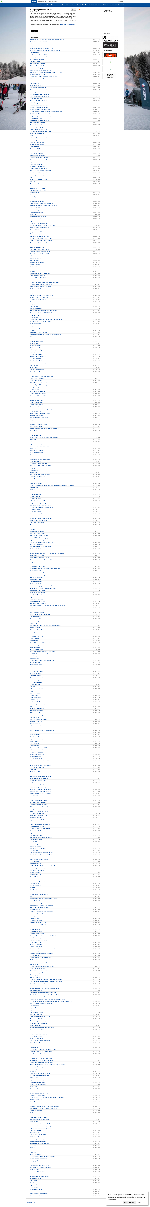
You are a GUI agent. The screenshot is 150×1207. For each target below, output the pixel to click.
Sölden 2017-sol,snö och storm (37, 555)
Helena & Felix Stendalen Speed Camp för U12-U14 (41, 815)
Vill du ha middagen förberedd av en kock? (39, 1075)
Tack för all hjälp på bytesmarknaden (38, 940)
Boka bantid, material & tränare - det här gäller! (40, 546)
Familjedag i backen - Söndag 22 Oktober (39, 96)
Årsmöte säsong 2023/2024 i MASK (38, 63)
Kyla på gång (33, 199)
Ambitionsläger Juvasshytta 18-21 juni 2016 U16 (41, 837)
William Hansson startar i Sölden (37, 78)
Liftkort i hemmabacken (35, 861)
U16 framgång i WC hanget (36, 839)
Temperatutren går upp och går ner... (38, 1134)
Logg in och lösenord (35, 693)
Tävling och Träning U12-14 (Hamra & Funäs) (40, 251)
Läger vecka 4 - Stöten (35, 509)
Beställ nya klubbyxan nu (35, 723)
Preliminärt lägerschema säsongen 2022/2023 (40, 131)
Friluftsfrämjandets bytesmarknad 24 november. (41, 286)
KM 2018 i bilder (33, 472)
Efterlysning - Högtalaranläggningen (38, 356)
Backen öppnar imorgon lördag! (37, 247)
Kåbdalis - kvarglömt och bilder (37, 913)
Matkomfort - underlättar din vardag (38, 634)
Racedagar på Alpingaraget (36, 164)
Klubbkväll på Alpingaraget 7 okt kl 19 (38, 968)
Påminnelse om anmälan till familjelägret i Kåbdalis (41, 962)
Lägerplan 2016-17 (34, 769)
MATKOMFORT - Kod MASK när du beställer (40, 828)
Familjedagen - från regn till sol (37, 562)
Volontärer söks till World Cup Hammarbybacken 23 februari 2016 (45, 898)
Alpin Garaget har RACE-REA (36, 835)
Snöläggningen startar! (35, 1147)
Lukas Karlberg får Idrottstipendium (38, 1053)
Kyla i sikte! (32, 686)
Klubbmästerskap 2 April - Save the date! (39, 137)
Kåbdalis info (33, 927)
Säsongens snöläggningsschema (37, 933)
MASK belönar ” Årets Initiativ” (37, 577)
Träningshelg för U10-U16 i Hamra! (38, 393)
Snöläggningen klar (34, 343)
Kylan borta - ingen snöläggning (37, 903)
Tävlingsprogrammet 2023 (36, 118)
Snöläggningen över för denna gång (38, 1141)
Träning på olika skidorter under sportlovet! (39, 478)
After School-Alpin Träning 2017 (37, 671)
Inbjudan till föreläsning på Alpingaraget (39, 107)
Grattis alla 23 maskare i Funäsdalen (38, 1115)
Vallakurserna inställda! (35, 207)
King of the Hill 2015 (34, 1163)
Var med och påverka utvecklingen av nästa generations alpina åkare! (45, 334)
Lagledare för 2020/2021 (35, 221)
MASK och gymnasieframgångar (37, 175)
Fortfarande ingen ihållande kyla (37, 1139)
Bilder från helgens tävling (36, 618)
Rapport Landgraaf (34, 736)
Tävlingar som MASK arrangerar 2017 (38, 747)
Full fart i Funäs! (33, 256)
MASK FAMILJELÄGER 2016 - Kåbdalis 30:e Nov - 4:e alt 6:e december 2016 (47, 728)
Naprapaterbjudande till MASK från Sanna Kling (40, 791)
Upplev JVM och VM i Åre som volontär (39, 811)
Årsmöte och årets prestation (36, 1012)
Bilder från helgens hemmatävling (37, 868)
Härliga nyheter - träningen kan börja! (38, 503)
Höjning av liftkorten (34, 918)
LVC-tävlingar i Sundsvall (35, 258)
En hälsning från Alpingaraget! (37, 210)
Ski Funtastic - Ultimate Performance (38, 802)
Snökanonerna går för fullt (36, 492)
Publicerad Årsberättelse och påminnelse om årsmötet (42, 1027)
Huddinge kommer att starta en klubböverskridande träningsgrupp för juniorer (47, 999)
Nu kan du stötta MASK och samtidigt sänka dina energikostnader (45, 568)
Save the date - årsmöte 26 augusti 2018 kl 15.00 (41, 463)
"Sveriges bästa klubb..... (35, 701)
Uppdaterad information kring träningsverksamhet (41, 203)
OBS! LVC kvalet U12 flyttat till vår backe (39, 859)
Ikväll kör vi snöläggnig (35, 194)
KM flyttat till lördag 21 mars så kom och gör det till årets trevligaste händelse (47, 1064)
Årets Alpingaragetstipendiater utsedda (39, 975)
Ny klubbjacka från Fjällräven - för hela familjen (40, 1167)
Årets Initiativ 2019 (34, 306)
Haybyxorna (32, 691)
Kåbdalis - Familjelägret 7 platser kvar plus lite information (43, 948)
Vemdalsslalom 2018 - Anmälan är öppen (39, 557)
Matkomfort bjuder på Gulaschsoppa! (38, 1069)
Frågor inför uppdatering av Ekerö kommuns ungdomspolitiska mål (45, 50)
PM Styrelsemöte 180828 (35, 435)
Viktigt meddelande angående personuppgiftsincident (42, 48)
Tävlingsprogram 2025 (35, 52)
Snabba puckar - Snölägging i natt (37, 1112)
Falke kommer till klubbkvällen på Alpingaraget (40, 750)
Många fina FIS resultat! (35, 872)
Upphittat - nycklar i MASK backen (37, 833)
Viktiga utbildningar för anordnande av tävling (40, 116)
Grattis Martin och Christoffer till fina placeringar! (41, 1126)
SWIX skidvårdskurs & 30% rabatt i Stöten (39, 535)
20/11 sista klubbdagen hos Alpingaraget (39, 1176)
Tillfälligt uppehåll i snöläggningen (38, 190)
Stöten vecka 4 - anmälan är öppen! (38, 516)
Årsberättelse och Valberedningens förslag (40, 120)
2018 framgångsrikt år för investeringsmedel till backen (42, 384)
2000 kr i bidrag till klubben (36, 1036)
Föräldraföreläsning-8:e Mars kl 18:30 (38, 645)
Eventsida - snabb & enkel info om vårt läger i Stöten (42, 542)
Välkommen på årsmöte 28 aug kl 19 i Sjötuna (40, 763)
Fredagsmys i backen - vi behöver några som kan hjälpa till (43, 935)
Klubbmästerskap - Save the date (37, 65)
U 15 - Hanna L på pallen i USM (37, 813)
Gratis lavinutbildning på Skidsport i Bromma (40, 81)
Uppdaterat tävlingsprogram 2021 (37, 188)
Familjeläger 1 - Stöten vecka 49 (37, 544)
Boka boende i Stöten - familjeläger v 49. (39, 417)
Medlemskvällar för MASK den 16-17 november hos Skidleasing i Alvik (46, 111)
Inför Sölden (33, 782)
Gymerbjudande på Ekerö (35, 151)
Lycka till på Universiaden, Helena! (37, 1095)
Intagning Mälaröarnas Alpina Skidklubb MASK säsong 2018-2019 (45, 428)
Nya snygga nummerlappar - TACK (37, 632)
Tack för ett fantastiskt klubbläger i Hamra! (39, 1165)
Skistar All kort (33, 430)
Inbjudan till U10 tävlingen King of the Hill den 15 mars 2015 (43, 1080)
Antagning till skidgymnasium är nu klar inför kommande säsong (44, 315)
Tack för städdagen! (34, 955)
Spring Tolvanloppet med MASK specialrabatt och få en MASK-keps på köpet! (47, 605)
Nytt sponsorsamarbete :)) (36, 1110)
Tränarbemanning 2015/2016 (36, 1018)
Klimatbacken (33, 214)
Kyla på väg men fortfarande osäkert (38, 371)
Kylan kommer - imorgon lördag (37, 513)
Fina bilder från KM (34, 1047)
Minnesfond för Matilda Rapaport (37, 594)
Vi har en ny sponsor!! (35, 1091)
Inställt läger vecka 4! (34, 365)
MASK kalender (52, 1)
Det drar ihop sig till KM (35, 616)
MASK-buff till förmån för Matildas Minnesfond (40, 505)
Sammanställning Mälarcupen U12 (37, 844)
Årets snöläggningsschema (36, 710)
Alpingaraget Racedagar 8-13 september (39, 46)
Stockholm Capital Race (35, 140)
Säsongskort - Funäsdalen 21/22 (37, 166)
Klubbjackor (33, 336)
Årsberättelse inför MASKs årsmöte (38, 590)
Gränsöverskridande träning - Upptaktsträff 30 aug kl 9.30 (43, 992)
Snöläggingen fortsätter (35, 347)
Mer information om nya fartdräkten (38, 1056)
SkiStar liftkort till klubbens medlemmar (39, 983)
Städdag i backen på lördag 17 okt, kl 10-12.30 (40, 957)
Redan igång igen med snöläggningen (38, 677)
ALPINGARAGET (33, 448)
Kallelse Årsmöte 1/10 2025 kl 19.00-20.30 (39, 43)
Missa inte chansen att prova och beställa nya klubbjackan (43, 1156)
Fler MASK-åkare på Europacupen (37, 275)
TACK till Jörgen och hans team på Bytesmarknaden (41, 712)
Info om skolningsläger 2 (35, 909)
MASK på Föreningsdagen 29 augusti (38, 168)
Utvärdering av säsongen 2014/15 (37, 1032)
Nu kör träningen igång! (35, 673)
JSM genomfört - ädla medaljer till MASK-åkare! (40, 325)
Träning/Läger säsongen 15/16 (37, 1029)
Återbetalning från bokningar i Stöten (38, 395)
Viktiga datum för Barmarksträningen (38, 1023)
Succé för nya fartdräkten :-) (36, 1038)
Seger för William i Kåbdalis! (36, 404)
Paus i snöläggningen (35, 883)
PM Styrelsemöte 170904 (35, 583)
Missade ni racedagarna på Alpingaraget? (39, 157)
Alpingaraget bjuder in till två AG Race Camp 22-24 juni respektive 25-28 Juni (47, 39)
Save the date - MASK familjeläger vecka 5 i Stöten (41, 295)
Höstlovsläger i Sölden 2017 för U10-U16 (39, 603)
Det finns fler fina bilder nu (36, 1042)
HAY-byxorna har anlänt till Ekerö (37, 688)
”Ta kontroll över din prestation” (37, 636)
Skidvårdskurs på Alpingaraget (37, 59)
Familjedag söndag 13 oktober (37, 304)
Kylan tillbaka (33, 181)
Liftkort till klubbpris (34, 146)
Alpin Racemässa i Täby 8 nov (36, 1195)
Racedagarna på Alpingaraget (37, 85)
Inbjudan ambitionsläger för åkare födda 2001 (40, 819)
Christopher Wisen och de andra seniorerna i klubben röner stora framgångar (47, 1097)
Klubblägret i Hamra (34, 1169)
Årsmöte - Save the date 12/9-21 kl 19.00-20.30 (40, 170)
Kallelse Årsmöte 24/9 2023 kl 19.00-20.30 (39, 94)
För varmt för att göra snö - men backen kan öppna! (41, 507)
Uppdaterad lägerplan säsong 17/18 (38, 540)
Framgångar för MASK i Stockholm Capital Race (41, 468)
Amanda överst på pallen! (36, 664)
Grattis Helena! (33, 1180)
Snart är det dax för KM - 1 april (37, 629)
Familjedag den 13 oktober (36, 426)
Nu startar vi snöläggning (35, 358)
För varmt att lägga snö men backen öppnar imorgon (42, 376)
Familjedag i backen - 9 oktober (37, 124)
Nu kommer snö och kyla (35, 498)
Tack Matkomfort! (34, 959)
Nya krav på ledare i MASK (36, 433)
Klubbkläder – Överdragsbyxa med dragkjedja (40, 789)
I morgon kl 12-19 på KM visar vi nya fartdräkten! (41, 1051)
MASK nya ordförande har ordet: (37, 218)
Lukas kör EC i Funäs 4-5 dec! (36, 400)
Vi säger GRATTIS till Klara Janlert (37, 476)
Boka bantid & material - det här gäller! (38, 382)
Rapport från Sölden (34, 717)
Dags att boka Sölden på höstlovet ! (38, 1007)
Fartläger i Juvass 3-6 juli (35, 771)
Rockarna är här (33, 623)
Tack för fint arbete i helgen (36, 946)
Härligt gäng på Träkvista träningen (38, 1171)
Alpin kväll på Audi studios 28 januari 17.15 (39, 253)
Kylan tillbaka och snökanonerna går (38, 186)
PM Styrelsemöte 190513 (35, 317)
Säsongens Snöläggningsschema (37, 201)
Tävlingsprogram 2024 (35, 92)
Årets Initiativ (33, 439)
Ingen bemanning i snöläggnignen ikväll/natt (40, 1123)
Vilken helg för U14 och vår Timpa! (37, 870)
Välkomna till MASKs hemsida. (37, 1104)
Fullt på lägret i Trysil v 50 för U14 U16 (38, 916)
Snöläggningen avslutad (35, 874)
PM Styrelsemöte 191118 (35, 266)
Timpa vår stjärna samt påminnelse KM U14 (39, 800)
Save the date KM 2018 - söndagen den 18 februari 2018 (42, 575)
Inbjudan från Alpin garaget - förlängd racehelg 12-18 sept (43, 225)
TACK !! (31, 732)
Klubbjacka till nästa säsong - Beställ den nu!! (40, 614)
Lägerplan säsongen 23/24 (36, 98)
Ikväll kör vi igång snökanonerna (37, 369)
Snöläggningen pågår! (35, 192)
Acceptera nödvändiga (129, 1202)
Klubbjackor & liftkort (35, 339)
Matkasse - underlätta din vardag (37, 754)
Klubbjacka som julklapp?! (36, 380)
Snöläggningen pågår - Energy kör (37, 489)
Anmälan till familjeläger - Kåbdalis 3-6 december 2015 (42, 973)
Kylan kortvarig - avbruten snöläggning (38, 704)
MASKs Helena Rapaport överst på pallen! (39, 881)
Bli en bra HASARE (34, 876)
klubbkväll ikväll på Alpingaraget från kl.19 (39, 1193)
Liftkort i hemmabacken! (35, 374)
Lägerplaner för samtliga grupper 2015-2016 (40, 1016)
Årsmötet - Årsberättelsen (36, 308)
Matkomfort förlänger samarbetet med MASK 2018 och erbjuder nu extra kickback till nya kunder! (52, 485)
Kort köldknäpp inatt (34, 656)
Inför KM (32, 135)
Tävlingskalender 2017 (35, 745)
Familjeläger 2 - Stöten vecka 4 (37, 522)
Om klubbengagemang (35, 264)
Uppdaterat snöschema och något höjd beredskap (41, 911)
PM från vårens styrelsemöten (36, 452)
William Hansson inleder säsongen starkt (39, 89)
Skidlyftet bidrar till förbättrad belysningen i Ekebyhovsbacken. (44, 437)
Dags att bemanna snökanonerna (37, 378)
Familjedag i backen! (34, 293)
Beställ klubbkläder (34, 658)
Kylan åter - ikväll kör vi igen (36, 892)
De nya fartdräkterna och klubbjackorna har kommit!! (42, 966)
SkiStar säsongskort (34, 229)
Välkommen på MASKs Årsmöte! (37, 592)
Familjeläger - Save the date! (36, 153)
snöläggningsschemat (35, 1160)
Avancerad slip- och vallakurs (36, 212)
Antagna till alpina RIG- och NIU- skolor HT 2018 (40, 465)
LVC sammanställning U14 (36, 846)
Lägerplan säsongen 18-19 (36, 461)
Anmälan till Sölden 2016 (35, 774)
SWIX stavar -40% (34, 1077)
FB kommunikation (34, 1187)
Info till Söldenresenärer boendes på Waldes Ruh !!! (41, 953)
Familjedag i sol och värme (41, 10)
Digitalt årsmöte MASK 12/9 (36, 162)
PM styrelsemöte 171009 (35, 570)
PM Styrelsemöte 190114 (35, 345)
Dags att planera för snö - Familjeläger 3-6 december (42, 1010)
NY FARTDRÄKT (33, 1071)
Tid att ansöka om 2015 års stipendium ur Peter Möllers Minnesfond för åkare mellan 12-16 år (51, 1001)
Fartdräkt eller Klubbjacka (36, 931)
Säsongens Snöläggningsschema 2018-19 (39, 387)
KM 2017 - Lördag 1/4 (35, 741)
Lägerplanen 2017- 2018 (35, 597)
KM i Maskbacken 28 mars (36, 1099)
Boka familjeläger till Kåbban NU (37, 725)
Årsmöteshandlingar (34, 83)
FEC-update (32, 269)
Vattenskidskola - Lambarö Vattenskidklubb (40, 459)
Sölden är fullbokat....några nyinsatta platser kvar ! (41, 1003)
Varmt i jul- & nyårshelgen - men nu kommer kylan (41, 518)
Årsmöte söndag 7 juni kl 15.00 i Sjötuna (39, 1021)
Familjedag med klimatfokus (36, 231)
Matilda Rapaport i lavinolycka (37, 767)
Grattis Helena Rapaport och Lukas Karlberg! (40, 1040)
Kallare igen (32, 666)
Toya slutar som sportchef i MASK (37, 1150)
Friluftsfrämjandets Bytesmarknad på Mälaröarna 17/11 (42, 57)
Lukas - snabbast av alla (35, 1130)
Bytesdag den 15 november (36, 944)
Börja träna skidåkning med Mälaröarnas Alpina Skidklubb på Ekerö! (45, 625)
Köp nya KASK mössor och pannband (38, 739)
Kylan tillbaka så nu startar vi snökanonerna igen (41, 879)
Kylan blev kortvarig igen (35, 889)
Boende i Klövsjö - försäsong (36, 415)
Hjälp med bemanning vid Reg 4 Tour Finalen (40, 474)
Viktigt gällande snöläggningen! (37, 900)
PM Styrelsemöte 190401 (35, 323)
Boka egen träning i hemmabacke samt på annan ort (42, 806)
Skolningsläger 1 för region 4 (36, 756)
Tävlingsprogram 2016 (35, 1005)
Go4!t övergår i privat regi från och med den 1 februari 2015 (43, 1108)
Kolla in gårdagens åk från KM (37, 612)
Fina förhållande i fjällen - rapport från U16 (39, 249)
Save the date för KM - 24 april (37, 830)
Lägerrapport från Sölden (35, 942)
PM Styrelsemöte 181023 (35, 411)
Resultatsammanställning (35, 863)
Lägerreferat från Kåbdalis (36, 920)
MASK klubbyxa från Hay (35, 697)
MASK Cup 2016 (33, 841)
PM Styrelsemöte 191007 (35, 288)
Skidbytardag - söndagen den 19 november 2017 (41, 559)
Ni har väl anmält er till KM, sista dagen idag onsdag (41, 1060)
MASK (34, 1)
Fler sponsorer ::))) (34, 1088)
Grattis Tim (32, 481)
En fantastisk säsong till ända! (37, 133)
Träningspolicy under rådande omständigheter (40, 242)
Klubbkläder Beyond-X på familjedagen (39, 223)
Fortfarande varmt (34, 524)
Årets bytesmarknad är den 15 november (39, 970)
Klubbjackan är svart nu (35, 1154)
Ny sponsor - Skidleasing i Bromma (38, 299)
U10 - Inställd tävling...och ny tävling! (38, 500)
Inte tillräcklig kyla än (34, 197)
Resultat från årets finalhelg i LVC (37, 817)
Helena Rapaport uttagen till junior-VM (38, 1082)
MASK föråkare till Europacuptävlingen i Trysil (40, 938)
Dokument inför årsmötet (35, 61)
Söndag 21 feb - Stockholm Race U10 (38, 848)
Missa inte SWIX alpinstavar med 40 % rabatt (40, 1073)
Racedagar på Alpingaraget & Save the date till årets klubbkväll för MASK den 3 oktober (50, 586)
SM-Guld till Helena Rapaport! (36, 1045)
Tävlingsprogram (34, 301)
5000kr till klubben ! (34, 964)
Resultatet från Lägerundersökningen (38, 787)
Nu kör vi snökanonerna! (35, 511)
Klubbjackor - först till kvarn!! (36, 341)
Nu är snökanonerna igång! (36, 682)
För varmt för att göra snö (36, 183)
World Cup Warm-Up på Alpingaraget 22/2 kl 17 (40, 854)
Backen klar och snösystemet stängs (38, 179)
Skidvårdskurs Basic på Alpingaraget (38, 41)
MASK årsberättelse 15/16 (36, 758)
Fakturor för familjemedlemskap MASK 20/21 (40, 227)
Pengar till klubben (34, 695)
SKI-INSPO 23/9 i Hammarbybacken (38, 87)
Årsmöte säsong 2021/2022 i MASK (38, 122)
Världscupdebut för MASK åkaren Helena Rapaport (41, 924)
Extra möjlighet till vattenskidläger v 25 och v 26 (40, 776)
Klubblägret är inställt (35, 398)
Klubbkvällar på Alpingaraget (36, 752)
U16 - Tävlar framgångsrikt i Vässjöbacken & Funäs (41, 852)
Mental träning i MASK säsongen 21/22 (39, 172)
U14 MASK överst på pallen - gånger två (39, 1093)
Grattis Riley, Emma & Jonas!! (36, 1182)
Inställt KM (32, 177)
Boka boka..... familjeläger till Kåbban (38, 719)
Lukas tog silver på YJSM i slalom (37, 826)
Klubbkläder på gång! (35, 103)
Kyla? (31, 896)
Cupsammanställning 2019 (36, 328)
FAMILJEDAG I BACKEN (35, 579)
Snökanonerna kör (34, 1121)
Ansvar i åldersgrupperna (35, 280)
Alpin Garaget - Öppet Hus (36, 990)
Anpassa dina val (112, 1202)
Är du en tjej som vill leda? (36, 1014)
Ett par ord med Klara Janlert (36, 402)
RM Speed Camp (34, 470)
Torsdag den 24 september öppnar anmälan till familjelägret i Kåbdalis (46, 979)
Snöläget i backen (34, 487)
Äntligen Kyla (33, 1152)
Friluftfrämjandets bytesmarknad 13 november (40, 113)
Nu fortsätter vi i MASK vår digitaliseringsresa (40, 109)
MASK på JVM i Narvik (35, 245)
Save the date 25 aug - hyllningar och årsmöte (40, 321)
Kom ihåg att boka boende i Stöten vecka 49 (40, 413)
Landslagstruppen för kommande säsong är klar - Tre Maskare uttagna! (46, 319)
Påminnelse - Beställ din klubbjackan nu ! (39, 610)
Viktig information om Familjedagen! (38, 216)
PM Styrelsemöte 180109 (35, 494)
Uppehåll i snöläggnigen (35, 675)
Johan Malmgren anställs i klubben (38, 785)
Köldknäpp (32, 529)
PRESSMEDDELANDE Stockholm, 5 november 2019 (41, 284)
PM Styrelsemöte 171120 (35, 548)
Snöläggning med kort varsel (36, 1136)
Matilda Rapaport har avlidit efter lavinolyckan (40, 765)
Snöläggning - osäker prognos (37, 708)
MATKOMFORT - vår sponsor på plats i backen (40, 653)
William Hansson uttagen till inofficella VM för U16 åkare (42, 651)
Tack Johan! (32, 454)
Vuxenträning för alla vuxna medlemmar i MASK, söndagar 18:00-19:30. (46, 72)
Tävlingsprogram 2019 (35, 406)
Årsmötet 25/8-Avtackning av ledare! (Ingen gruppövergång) (43, 310)
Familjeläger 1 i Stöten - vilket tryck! (38, 533)
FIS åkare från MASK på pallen (37, 144)
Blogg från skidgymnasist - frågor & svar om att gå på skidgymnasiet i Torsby (47, 553)
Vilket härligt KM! (34, 795)
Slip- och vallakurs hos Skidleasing (38, 74)
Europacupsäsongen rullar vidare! (37, 391)
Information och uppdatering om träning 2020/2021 (41, 238)
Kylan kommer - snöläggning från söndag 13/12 (41, 907)
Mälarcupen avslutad (34, 850)
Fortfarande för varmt (35, 496)
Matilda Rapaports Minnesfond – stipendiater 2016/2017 (43, 588)
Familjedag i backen (34, 743)
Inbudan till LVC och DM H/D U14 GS (38, 1084)
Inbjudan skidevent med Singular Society (39, 105)
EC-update (32, 271)
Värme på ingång (34, 367)
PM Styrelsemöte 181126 (35, 389)
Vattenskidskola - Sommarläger (37, 599)
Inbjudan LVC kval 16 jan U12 (36, 885)
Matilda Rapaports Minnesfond (37, 441)
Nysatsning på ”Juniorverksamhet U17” (39, 129)
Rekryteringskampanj (35, 627)
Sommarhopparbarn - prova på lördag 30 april (40, 793)
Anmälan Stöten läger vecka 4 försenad (39, 520)
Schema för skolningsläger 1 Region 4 (38, 922)
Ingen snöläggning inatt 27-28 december (39, 894)
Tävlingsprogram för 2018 (36, 581)
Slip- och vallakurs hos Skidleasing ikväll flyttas (40, 70)
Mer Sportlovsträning (35, 638)
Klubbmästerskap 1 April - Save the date (39, 100)
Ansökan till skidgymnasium (36, 951)
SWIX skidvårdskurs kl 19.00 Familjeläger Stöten (41, 538)
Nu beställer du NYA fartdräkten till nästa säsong (41, 1058)
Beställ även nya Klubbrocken (36, 721)
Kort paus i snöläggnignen (36, 680)
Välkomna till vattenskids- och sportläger (39, 778)
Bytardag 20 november (35, 734)
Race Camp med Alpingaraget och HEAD (39, 68)
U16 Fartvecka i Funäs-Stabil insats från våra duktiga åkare (43, 865)
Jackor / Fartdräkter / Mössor (36, 649)
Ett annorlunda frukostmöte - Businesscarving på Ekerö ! (42, 660)
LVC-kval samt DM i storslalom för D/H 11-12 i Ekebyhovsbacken (44, 1106)
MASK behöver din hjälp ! (35, 977)
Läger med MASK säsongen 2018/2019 (39, 444)
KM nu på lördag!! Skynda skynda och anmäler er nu (41, 1062)
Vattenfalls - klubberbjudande (36, 551)
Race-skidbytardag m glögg (36, 1178)
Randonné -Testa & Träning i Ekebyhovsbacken (40, 642)
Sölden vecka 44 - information (37, 450)
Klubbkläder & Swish (34, 422)
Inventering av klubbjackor (36, 483)
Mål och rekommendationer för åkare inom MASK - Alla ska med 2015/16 (46, 997)
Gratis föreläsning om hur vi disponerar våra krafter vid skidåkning (45, 994)
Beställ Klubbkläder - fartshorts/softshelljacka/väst (41, 905)
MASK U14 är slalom (34, 857)
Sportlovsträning (34, 640)
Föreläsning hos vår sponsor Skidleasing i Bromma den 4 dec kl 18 (45, 282)
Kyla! (31, 706)
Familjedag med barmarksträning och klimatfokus (41, 159)
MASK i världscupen (34, 260)
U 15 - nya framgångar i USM (36, 809)
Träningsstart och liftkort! (35, 148)
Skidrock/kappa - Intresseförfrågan (38, 780)
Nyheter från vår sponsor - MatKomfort (38, 1034)
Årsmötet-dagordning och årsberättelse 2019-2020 (41, 234)
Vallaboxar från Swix (34, 1086)
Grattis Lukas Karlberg (35, 1101)
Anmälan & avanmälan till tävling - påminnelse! (40, 363)
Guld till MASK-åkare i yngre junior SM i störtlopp (41, 240)
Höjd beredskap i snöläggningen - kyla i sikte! (40, 1128)
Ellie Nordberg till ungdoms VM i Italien (38, 332)
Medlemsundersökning (35, 1025)
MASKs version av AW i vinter (36, 1174)
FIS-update (32, 330)
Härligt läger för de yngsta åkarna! (37, 142)
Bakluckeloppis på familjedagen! (37, 155)
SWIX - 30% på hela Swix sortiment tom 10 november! (42, 730)
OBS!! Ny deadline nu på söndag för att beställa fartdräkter (43, 1049)
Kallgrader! (32, 887)
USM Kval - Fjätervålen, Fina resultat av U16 (39, 822)
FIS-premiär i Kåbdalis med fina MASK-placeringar (41, 409)
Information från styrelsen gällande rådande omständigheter (43, 205)
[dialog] (127, 1198)
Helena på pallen (34, 699)
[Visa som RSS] (79, 9)
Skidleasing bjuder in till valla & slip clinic (39, 297)
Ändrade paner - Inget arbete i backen (38, 1117)
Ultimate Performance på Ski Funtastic (38, 804)
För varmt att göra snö (35, 662)
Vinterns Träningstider (35, 929)
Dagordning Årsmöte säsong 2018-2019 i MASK (41, 312)
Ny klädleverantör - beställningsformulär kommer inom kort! (43, 76)
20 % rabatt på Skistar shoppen (37, 1066)
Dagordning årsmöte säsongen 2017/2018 (39, 446)
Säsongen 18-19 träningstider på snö (38, 424)
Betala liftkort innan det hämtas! (37, 360)
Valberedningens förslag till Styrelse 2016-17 (40, 760)
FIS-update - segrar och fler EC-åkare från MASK (41, 273)
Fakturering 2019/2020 (35, 291)
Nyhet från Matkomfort (35, 607)
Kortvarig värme (33, 527)
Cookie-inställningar (31, 1202)
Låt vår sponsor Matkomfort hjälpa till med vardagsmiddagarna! (44, 988)
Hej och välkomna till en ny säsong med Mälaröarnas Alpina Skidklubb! (46, 981)
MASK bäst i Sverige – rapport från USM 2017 (40, 621)
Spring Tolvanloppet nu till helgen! (37, 601)
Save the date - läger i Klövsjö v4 (37, 715)
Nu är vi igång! (33, 1145)
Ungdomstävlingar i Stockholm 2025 (38, 54)
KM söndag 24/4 (34, 798)
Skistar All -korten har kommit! (37, 1189)
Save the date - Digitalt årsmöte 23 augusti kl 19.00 (41, 236)
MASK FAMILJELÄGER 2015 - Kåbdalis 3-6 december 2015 (43, 986)
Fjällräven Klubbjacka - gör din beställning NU (40, 824)
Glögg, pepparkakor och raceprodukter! (39, 1158)
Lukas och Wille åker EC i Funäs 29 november (40, 277)
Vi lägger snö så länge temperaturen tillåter (39, 1143)
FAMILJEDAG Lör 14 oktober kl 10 (37, 566)
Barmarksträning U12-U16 (36, 457)
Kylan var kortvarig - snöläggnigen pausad (39, 1119)
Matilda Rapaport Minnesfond (37, 572)
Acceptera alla (141, 1202)
